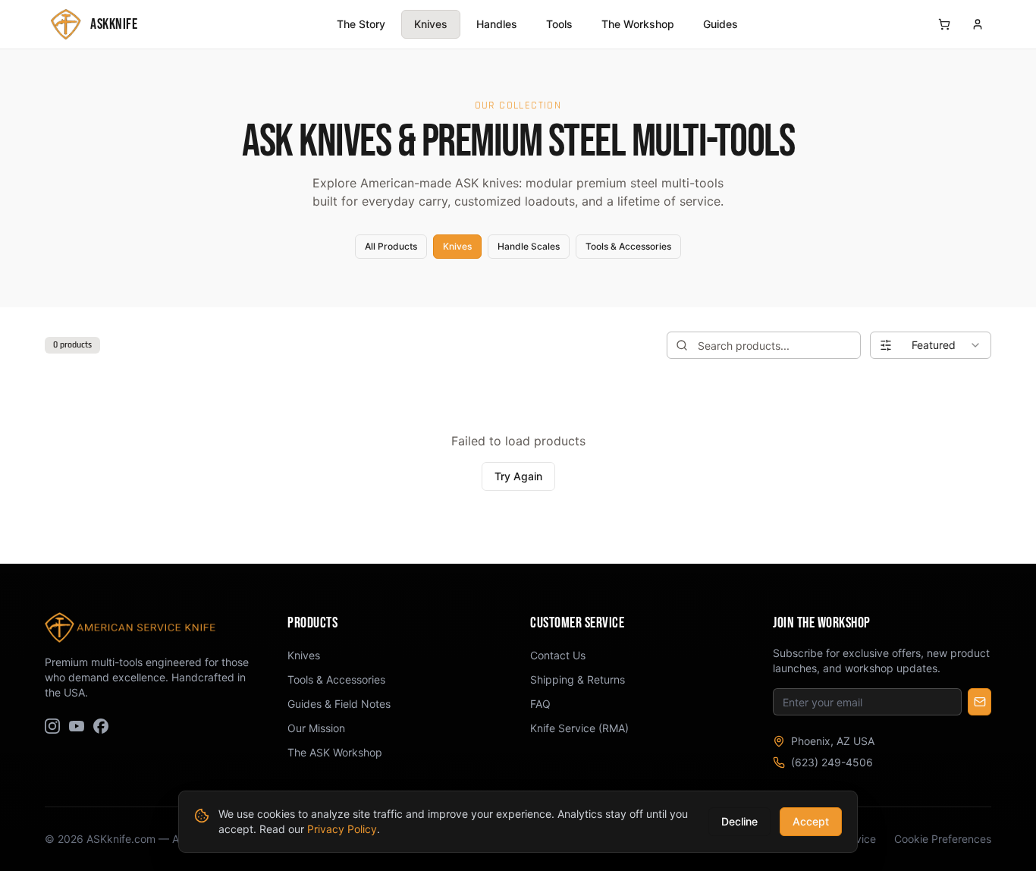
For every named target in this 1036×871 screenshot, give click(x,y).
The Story (361, 23)
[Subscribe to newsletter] (979, 701)
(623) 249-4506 (832, 762)
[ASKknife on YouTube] (76, 726)
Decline (739, 821)
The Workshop (637, 23)
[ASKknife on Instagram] (52, 726)
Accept (811, 821)
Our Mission (316, 728)
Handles (496, 23)
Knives (430, 23)
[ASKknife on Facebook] (100, 726)
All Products (391, 246)
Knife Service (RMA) (579, 728)
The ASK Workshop (334, 752)
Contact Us (557, 655)
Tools (559, 23)
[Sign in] (977, 24)
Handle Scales (529, 246)
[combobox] (930, 345)
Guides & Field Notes (339, 703)
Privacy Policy (342, 828)
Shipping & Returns (577, 679)
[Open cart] (944, 24)
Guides (720, 23)
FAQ (540, 703)
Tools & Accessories (628, 246)
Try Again (518, 476)
